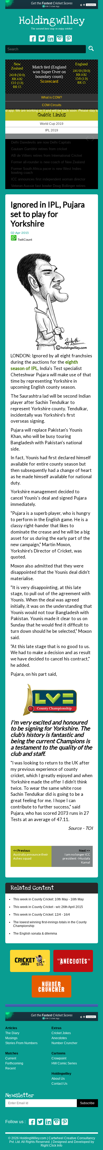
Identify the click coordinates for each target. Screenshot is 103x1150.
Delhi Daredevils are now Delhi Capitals (41, 142)
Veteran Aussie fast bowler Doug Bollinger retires (48, 186)
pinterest (68, 38)
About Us (58, 1078)
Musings (11, 1038)
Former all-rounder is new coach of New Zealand (48, 162)
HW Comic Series (64, 1063)
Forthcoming (14, 1063)
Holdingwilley (52, 20)
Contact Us (59, 1083)
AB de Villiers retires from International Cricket (46, 155)
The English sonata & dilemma (35, 933)
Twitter (42, 38)
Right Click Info (51, 1145)
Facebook (33, 38)
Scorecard (49, 81)
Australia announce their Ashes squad (30, 856)
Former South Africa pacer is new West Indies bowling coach (46, 171)
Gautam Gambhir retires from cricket (39, 149)
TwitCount (25, 239)
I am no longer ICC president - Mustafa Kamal (76, 858)
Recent (10, 1068)
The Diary (12, 1033)
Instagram (60, 38)
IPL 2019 (51, 130)
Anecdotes (59, 1038)
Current (10, 1058)
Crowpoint (59, 1058)
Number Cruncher (64, 1043)
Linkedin (51, 38)
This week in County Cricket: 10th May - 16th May (48, 899)
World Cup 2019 (51, 124)
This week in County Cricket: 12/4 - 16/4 (41, 914)
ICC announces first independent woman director (48, 179)
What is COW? (51, 97)
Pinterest (65, 1122)
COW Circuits (51, 105)
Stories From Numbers (21, 1043)
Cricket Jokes (61, 1033)
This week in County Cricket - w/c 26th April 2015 (48, 907)
